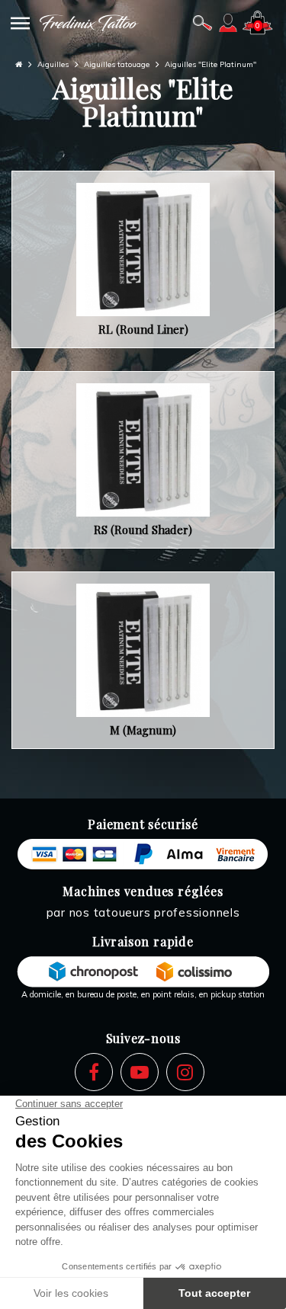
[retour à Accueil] (18, 64)
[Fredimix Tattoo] (89, 22)
